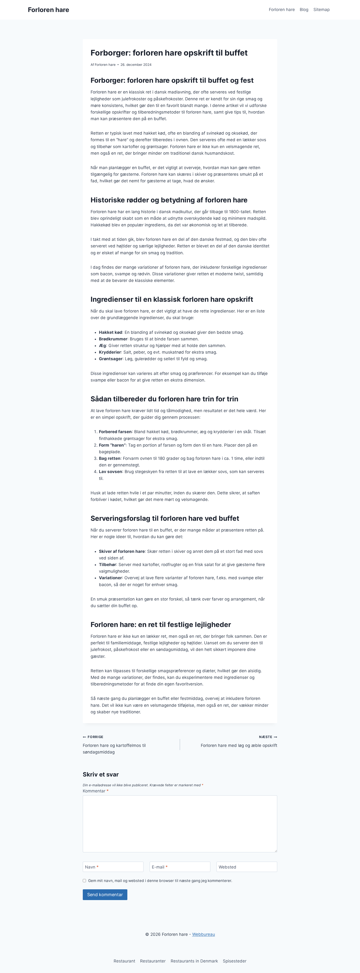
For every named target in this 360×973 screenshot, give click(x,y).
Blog (304, 9)
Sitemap (321, 9)
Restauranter (153, 961)
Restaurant (124, 961)
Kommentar (96, 790)
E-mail (160, 867)
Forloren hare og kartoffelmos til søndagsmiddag (114, 744)
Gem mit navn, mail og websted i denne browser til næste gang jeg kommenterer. (160, 880)
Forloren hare (282, 9)
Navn (92, 867)
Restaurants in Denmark (194, 961)
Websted (227, 867)
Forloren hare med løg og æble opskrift (239, 741)
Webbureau (203, 934)
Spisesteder (234, 961)
